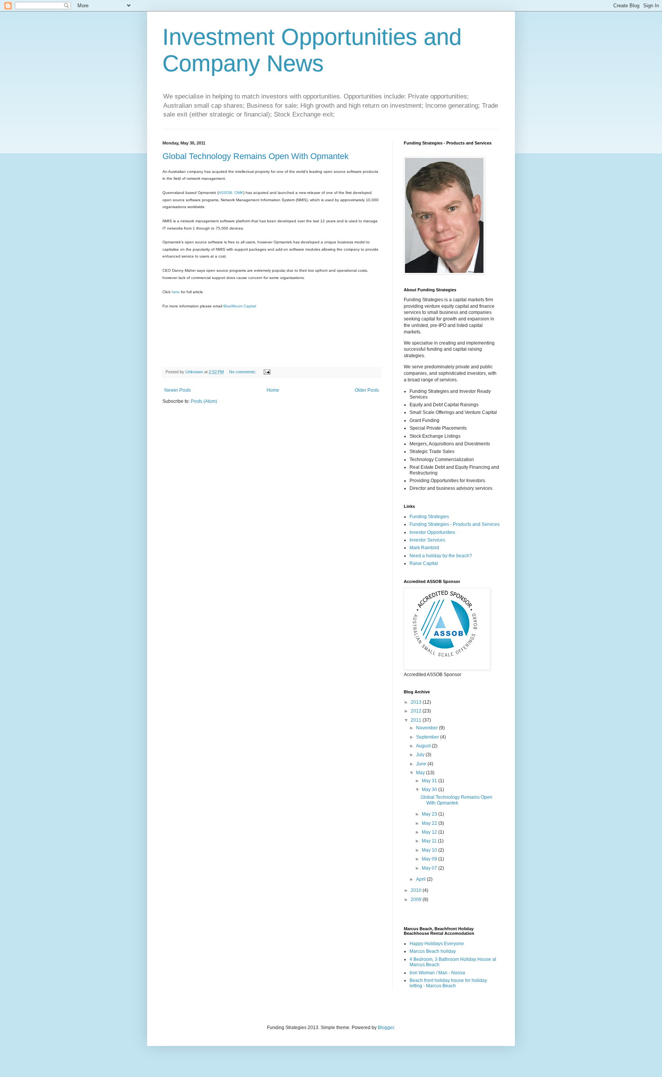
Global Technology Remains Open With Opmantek (255, 156)
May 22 (430, 823)
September (428, 737)
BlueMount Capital (239, 306)
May (421, 772)
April (421, 879)
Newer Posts (177, 390)
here (176, 292)
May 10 (430, 850)
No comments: (243, 371)
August (424, 746)
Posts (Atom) (204, 401)
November (427, 728)
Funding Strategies (429, 516)
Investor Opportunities (432, 532)
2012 (417, 711)
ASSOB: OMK (230, 192)
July (421, 754)
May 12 (430, 832)
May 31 (430, 780)
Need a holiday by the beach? (441, 555)
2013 (417, 702)
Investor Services (427, 540)
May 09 (430, 859)
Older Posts (367, 390)
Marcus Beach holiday (433, 951)
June (422, 764)
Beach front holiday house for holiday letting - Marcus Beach (448, 983)
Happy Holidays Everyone (437, 943)
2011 (417, 720)
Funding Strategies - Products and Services (455, 524)
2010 (417, 890)
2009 (417, 899)
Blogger (386, 1027)
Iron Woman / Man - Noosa (437, 972)
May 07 (430, 868)
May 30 (430, 789)
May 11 (430, 841)
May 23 (430, 814)
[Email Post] (267, 371)
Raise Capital (424, 563)
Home (273, 390)
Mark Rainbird (424, 547)
